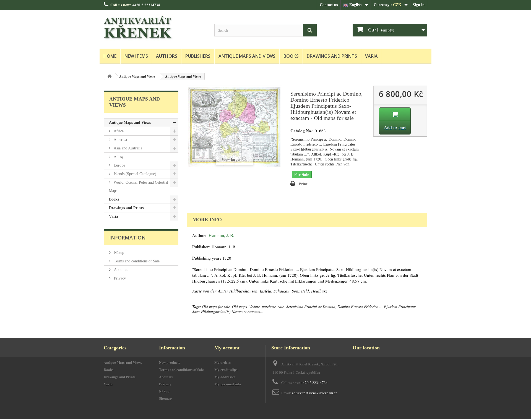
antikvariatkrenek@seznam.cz (314, 392)
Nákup (118, 253)
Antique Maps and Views (246, 56)
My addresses (224, 376)
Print (303, 184)
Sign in (419, 4)
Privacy (119, 278)
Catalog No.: (302, 131)
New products (169, 362)
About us (120, 270)
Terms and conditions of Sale (136, 261)
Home (109, 56)
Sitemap (165, 398)
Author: (199, 235)
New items (136, 56)
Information (127, 237)
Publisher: (201, 247)
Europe (119, 165)
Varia (371, 56)
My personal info (227, 383)
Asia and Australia (127, 148)
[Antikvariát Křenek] (155, 28)
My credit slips (225, 369)
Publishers (197, 56)
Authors (166, 56)
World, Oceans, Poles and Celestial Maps (138, 186)
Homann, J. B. (221, 235)
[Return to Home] (109, 76)
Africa (118, 131)
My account (227, 348)
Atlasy (118, 157)
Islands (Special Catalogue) (134, 174)
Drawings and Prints (332, 56)
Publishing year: (206, 258)
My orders (222, 362)
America (120, 140)
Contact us (329, 4)
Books (291, 56)
